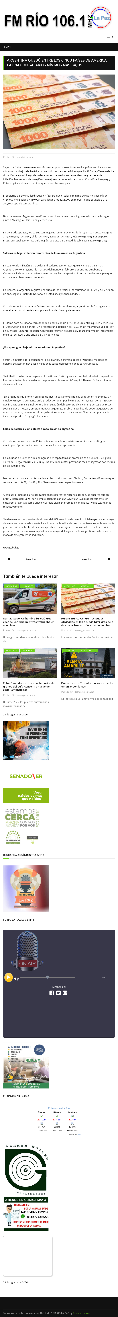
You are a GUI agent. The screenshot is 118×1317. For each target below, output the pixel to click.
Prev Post (31, 559)
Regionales (27, 586)
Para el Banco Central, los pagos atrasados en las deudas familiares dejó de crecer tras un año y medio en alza (87, 622)
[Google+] (65, 994)
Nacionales (86, 586)
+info (79, 1134)
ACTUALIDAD (11, 586)
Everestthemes (81, 1313)
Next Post (87, 559)
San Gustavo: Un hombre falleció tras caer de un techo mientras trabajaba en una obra (28, 622)
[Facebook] (51, 994)
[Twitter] (58, 994)
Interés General (88, 651)
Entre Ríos (27, 651)
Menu (8, 47)
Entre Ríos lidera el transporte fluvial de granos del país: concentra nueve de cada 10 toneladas (28, 686)
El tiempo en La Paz (59, 1108)
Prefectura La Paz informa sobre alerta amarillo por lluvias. (87, 684)
